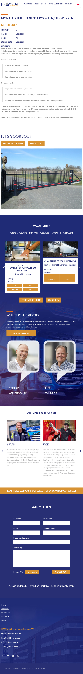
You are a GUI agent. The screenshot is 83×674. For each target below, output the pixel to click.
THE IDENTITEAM (38, 669)
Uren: (3, 38)
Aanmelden (58, 4)
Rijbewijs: (5, 30)
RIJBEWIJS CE (68, 233)
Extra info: (5, 46)
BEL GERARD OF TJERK (13, 143)
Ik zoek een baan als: (21, 538)
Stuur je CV (53, 300)
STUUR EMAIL (36, 143)
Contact (68, 4)
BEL (15, 276)
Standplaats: (6, 42)
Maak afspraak (21, 333)
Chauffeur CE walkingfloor (23, 261)
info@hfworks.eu (9, 642)
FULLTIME (23, 233)
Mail (30, 276)
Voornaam (17, 518)
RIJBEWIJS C (56, 233)
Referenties (38, 4)
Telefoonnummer (49, 528)
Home (3, 605)
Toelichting (17, 547)
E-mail (15, 528)
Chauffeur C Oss (60, 265)
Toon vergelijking (31, 300)
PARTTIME (33, 233)
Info (30, 280)
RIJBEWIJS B (44, 233)
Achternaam (47, 518)
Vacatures (28, 4)
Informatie (48, 4)
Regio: (4, 34)
